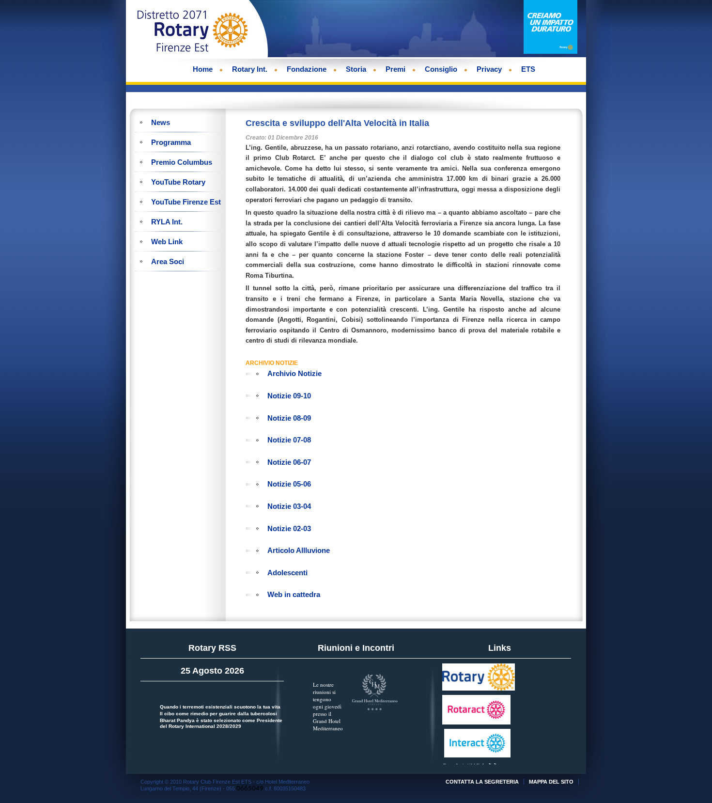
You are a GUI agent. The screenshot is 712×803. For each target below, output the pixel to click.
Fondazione (306, 69)
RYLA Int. (167, 222)
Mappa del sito (551, 782)
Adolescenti (287, 572)
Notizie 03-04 (289, 506)
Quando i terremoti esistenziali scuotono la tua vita (220, 706)
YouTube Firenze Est (186, 202)
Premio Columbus (181, 162)
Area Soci (167, 261)
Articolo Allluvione (298, 550)
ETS (528, 69)
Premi (395, 69)
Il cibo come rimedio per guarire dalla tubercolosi (218, 713)
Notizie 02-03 (289, 528)
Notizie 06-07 (289, 462)
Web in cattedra (293, 594)
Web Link (167, 241)
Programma (171, 142)
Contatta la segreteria (482, 782)
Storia (356, 69)
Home (203, 69)
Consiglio (441, 69)
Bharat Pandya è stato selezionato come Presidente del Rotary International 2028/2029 (221, 723)
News (160, 122)
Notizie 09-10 (289, 396)
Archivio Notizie (294, 373)
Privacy (489, 69)
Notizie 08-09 (289, 418)
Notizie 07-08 (289, 440)
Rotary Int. (249, 69)
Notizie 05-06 (289, 484)
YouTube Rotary (178, 182)
